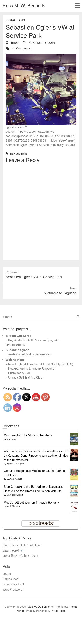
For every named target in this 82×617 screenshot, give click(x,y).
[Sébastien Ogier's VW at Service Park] (41, 56)
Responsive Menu (77, 5)
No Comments (21, 48)
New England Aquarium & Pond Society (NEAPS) (40, 364)
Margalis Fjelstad (15, 494)
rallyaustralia (18, 153)
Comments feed (13, 584)
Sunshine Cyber (17, 350)
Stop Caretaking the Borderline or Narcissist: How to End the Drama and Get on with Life (33, 488)
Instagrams (15, 20)
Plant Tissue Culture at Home (22, 545)
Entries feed (11, 579)
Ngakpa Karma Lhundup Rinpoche (31, 368)
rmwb (14, 42)
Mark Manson (13, 506)
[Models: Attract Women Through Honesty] (74, 502)
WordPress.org (12, 589)
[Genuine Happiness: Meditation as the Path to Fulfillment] (74, 471)
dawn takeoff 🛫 (13, 550)
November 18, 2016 (41, 42)
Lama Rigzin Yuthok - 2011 (20, 555)
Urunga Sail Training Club (25, 377)
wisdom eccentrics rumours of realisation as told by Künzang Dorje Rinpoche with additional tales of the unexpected (36, 455)
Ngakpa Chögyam (15, 463)
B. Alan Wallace (14, 478)
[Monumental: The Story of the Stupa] (74, 435)
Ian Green (12, 438)
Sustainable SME (19, 373)
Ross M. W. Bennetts (24, 5)
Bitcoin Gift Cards (18, 336)
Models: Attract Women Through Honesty (31, 502)
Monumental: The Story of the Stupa (28, 435)
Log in (7, 573)
